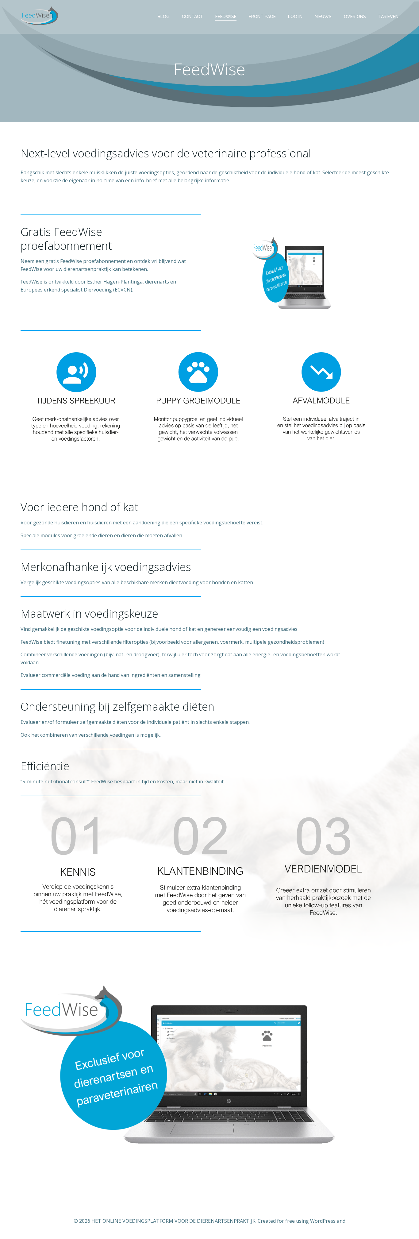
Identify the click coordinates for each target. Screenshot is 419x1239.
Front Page (262, 16)
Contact (192, 16)
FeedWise (225, 16)
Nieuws (323, 16)
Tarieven (388, 16)
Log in (295, 16)
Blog (164, 16)
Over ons (355, 16)
